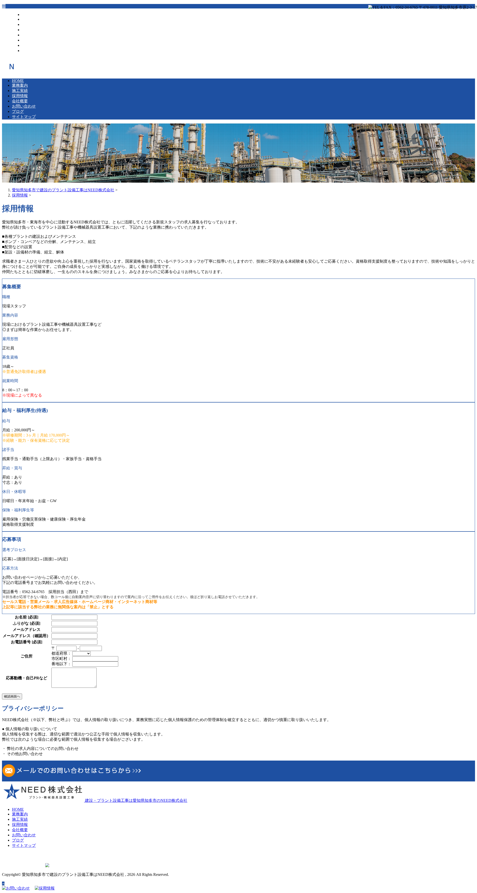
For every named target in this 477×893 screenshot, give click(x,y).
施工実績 (30, 24)
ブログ (28, 45)
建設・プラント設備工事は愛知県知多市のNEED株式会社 (135, 800)
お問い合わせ (34, 40)
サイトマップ (34, 50)
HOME (28, 14)
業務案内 (30, 19)
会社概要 (30, 35)
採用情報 (30, 30)
